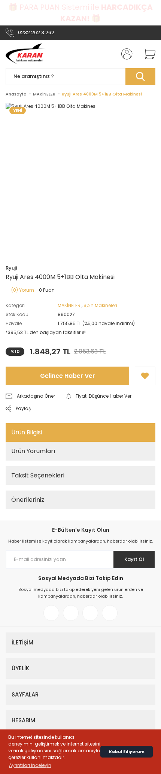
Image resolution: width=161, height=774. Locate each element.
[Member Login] (125, 53)
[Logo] (26, 53)
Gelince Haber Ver (67, 375)
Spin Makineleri (100, 305)
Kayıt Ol (134, 559)
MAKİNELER (69, 305)
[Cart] (146, 53)
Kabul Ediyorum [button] (127, 752)
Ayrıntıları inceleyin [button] (30, 765)
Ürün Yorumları (33, 451)
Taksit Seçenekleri (37, 475)
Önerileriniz (27, 499)
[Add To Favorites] (145, 376)
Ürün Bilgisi (26, 432)
